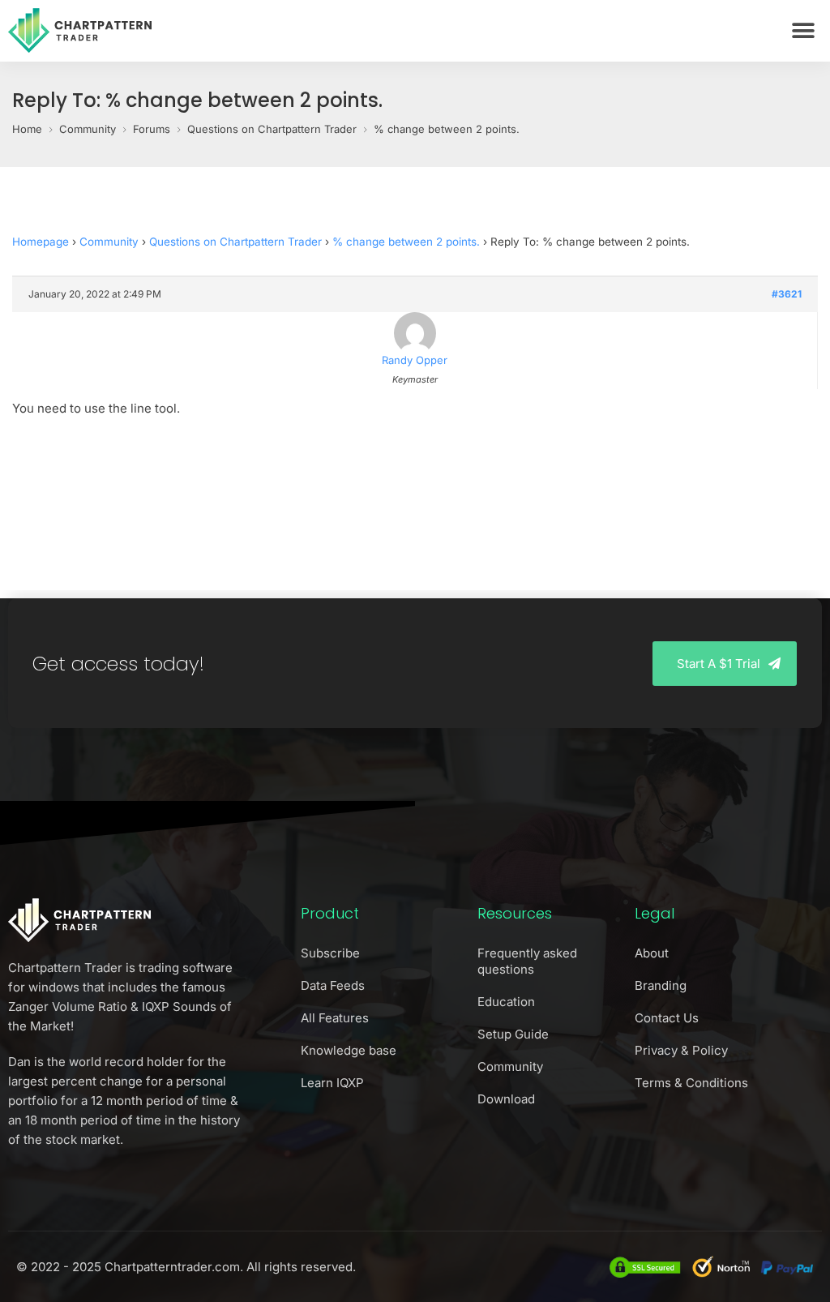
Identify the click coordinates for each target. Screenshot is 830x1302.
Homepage (40, 241)
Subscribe (330, 953)
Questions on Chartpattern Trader (235, 241)
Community (109, 241)
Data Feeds (333, 985)
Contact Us (667, 1018)
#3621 (787, 294)
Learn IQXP (332, 1082)
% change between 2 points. (406, 241)
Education (506, 1001)
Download (506, 1099)
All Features (335, 1018)
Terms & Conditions (691, 1082)
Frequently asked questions (527, 961)
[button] (803, 30)
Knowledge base (348, 1050)
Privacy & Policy (681, 1050)
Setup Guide (513, 1034)
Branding (661, 985)
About (652, 953)
